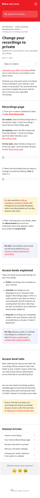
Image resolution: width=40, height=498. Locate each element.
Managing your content (11, 29)
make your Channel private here (20, 410)
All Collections (7, 27)
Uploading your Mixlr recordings (16, 70)
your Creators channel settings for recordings (17, 251)
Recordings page (9, 138)
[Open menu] (36, 4)
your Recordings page (14, 114)
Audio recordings (21, 27)
